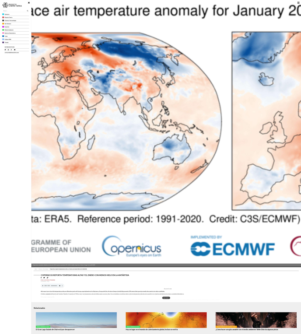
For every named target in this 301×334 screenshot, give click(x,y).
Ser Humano (8, 23)
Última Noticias (9, 47)
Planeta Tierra (8, 17)
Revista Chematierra (10, 33)
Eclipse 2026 (8, 39)
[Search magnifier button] (28, 11)
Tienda (6, 42)
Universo (7, 14)
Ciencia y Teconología (10, 20)
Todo (6, 36)
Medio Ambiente (9, 30)
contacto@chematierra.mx (12, 52)
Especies (7, 26)
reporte (48, 294)
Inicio (35, 269)
